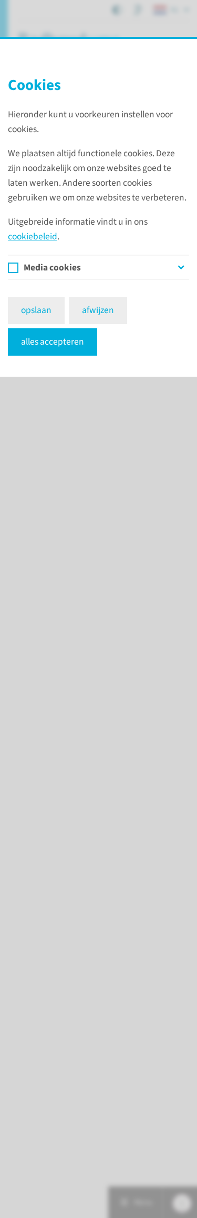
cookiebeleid (32, 236)
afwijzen (98, 310)
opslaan (36, 310)
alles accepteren (52, 341)
